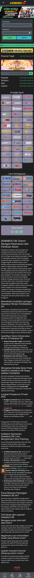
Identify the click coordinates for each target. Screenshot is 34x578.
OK (17, 311)
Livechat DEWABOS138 (17, 300)
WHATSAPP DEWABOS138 (17, 303)
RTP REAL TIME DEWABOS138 (17, 306)
